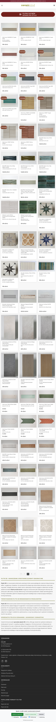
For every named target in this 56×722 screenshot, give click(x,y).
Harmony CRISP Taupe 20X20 (45, 114)
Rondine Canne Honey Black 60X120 (46, 381)
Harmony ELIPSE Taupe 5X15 (46, 64)
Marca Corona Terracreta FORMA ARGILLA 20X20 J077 (45, 537)
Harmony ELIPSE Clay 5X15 (46, 87)
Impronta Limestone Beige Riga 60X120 (28, 343)
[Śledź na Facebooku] (2, 661)
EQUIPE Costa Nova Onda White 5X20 (9, 456)
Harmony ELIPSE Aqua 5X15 (9, 109)
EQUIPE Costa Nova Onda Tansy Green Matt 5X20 (28, 191)
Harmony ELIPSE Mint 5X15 (9, 87)
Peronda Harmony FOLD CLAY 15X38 (45, 430)
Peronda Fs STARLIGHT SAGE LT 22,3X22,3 (45, 221)
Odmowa (41, 714)
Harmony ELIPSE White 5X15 (27, 64)
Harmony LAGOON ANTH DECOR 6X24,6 (8, 503)
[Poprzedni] (21, 574)
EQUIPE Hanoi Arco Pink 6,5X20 (45, 139)
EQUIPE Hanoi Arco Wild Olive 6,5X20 (27, 167)
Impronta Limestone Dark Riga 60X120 (9, 381)
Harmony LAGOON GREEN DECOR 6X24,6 (27, 479)
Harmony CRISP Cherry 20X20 (27, 143)
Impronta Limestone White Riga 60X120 (9, 343)
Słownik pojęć (5, 695)
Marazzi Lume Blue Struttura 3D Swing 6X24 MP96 (45, 192)
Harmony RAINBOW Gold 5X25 (27, 39)
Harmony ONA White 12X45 (9, 405)
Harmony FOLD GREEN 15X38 (27, 431)
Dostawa (3, 684)
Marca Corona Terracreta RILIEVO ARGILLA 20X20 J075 (27, 537)
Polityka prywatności (28, 720)
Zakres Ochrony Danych (8, 676)
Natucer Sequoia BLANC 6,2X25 (27, 306)
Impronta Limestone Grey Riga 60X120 (46, 343)
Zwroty (3, 690)
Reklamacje (4, 693)
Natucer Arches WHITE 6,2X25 (45, 306)
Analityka (24, 717)
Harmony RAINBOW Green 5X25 (46, 39)
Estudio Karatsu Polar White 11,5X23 (28, 275)
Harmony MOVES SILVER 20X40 (45, 562)
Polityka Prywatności (7, 673)
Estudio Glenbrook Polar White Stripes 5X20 (9, 306)
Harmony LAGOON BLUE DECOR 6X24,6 (9, 479)
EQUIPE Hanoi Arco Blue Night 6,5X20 (9, 167)
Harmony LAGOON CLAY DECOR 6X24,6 (27, 456)
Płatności (3, 687)
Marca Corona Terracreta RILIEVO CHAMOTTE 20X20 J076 (46, 508)
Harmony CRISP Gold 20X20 (28, 113)
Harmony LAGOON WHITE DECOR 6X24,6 (46, 479)
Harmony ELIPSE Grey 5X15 (28, 87)
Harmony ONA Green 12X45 (46, 406)
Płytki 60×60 (4, 707)
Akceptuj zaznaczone (30, 714)
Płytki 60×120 (5, 704)
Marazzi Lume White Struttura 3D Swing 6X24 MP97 (9, 217)
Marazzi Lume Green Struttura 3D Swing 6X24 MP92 (27, 217)
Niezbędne (16, 717)
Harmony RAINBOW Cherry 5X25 (9, 64)
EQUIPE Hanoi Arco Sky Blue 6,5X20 (45, 167)
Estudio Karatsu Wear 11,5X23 (44, 274)
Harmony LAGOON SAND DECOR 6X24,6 (45, 456)
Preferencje (33, 717)
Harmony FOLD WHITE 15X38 (8, 431)
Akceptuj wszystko (17, 714)
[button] (2, 5)
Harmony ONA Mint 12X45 (27, 405)
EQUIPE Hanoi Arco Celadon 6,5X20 (9, 191)
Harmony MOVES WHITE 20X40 (28, 562)
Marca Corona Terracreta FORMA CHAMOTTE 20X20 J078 (9, 537)
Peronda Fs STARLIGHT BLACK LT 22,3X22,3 (8, 281)
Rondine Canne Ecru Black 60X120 (27, 381)
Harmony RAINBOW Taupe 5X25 (9, 39)
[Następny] (35, 574)
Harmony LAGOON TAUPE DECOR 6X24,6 (27, 503)
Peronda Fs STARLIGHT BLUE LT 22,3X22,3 (45, 251)
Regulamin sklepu (6, 670)
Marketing (41, 717)
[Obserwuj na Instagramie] (6, 661)
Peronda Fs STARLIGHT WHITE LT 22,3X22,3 (8, 251)
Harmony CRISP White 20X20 (8, 143)
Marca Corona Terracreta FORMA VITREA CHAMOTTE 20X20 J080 (28, 252)
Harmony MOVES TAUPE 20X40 (8, 562)
